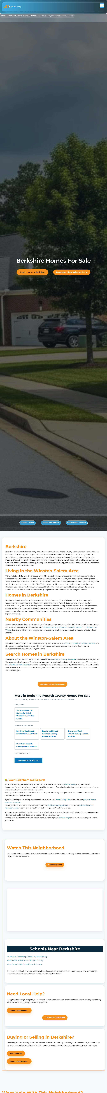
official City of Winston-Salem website (79, 643)
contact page (64, 818)
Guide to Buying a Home (58, 805)
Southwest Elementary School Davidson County (27, 957)
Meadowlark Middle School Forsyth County (25, 960)
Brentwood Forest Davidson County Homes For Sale (50, 734)
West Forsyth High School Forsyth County (24, 964)
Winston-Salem (30, 16)
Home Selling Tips (62, 800)
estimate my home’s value (19, 665)
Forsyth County (15, 16)
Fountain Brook (49, 627)
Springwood (62, 627)
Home (4, 16)
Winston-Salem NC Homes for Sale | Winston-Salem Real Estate (25, 714)
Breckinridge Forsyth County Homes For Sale (26, 732)
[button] (102, 5)
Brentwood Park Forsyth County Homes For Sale (78, 734)
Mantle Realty (70, 784)
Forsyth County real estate (65, 659)
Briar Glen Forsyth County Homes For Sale (26, 745)
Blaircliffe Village (74, 627)
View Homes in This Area (28, 761)
